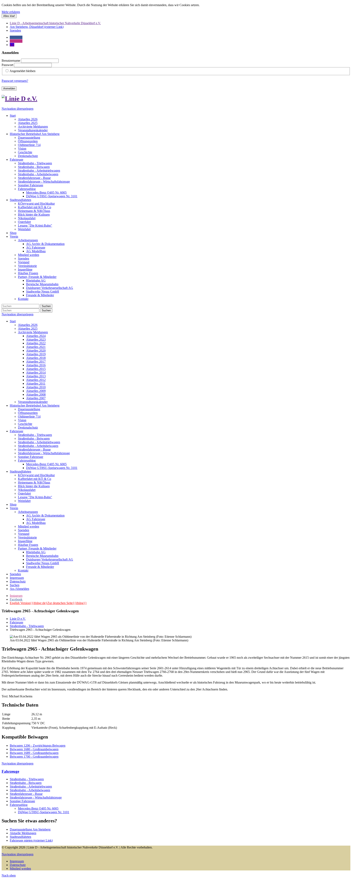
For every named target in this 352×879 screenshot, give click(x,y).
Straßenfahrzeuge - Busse (34, 449)
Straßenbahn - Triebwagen (35, 435)
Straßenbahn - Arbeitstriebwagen (39, 442)
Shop (13, 504)
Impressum (17, 577)
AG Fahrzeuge (35, 519)
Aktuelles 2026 (27, 325)
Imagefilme (25, 541)
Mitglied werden (28, 526)
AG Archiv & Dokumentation (45, 515)
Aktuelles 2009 (36, 391)
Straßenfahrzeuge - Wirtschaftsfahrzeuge (44, 453)
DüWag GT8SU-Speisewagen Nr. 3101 (51, 468)
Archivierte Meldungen (33, 332)
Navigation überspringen (17, 108)
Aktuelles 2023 (36, 339)
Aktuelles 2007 (36, 398)
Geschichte (25, 424)
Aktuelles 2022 (36, 343)
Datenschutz (18, 581)
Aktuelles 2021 (36, 347)
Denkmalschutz (28, 427)
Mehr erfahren (11, 12)
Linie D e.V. (18, 618)
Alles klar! (9, 16)
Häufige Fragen (28, 544)
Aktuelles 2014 (36, 372)
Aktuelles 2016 (36, 365)
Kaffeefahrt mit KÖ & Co (34, 479)
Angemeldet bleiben (22, 71)
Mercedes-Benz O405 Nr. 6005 (46, 464)
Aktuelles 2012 (36, 380)
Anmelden (9, 88)
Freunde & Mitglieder (40, 566)
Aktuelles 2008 (36, 394)
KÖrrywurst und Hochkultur (36, 475)
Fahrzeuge (16, 431)
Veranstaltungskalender (33, 402)
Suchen (46, 306)
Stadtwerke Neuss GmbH (42, 563)
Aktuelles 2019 (36, 354)
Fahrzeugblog (27, 460)
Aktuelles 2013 (36, 376)
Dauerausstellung (29, 409)
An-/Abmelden (19, 588)
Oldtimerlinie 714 (29, 416)
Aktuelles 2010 (36, 387)
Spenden (23, 530)
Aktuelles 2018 (36, 358)
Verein (14, 508)
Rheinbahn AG (36, 552)
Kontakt (23, 570)
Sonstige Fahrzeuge (30, 457)
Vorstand (23, 534)
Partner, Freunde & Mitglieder (37, 548)
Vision (22, 420)
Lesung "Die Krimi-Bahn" (35, 497)
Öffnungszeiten (28, 413)
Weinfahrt (24, 501)
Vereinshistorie (27, 537)
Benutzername (11, 60)
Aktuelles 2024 (36, 336)
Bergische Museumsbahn (42, 555)
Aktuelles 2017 (36, 361)
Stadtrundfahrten (20, 471)
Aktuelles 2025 (27, 328)
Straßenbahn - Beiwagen (34, 438)
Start (13, 321)
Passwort (7, 65)
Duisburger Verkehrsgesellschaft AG (49, 559)
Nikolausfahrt (26, 490)
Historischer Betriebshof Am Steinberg (34, 405)
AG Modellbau (36, 523)
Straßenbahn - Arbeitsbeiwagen (38, 446)
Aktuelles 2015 (36, 369)
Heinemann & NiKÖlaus (34, 482)
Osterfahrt (24, 493)
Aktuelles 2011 (35, 383)
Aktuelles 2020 (36, 350)
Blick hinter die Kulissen (34, 486)
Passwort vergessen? (15, 80)
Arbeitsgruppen (28, 512)
